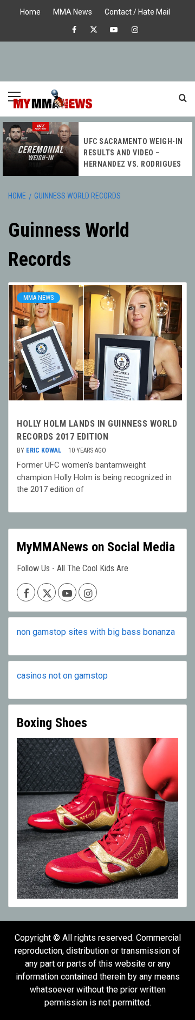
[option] (97, 149)
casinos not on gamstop (62, 675)
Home (30, 10)
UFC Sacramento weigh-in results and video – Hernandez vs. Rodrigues (133, 152)
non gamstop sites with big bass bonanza (96, 632)
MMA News (72, 10)
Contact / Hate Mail (137, 10)
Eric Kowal (44, 450)
